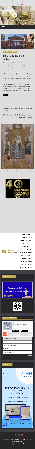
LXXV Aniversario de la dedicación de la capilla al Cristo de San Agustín (17, 116)
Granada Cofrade (21, 62)
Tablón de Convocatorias (10, 51)
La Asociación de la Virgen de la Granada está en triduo (18, 110)
